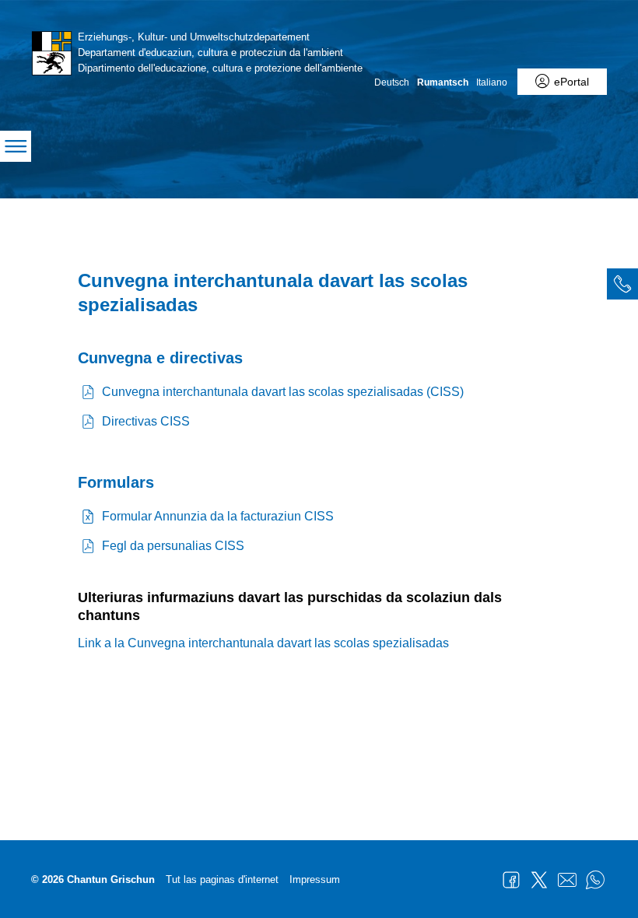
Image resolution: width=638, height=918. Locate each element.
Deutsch (391, 82)
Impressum (314, 879)
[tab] (622, 284)
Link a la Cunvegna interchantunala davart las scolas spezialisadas (263, 643)
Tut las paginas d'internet (222, 879)
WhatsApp (595, 880)
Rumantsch (442, 82)
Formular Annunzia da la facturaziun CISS (218, 516)
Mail (567, 880)
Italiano (491, 82)
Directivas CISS (146, 421)
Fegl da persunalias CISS (173, 545)
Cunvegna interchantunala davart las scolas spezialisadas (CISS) (283, 391)
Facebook (511, 880)
